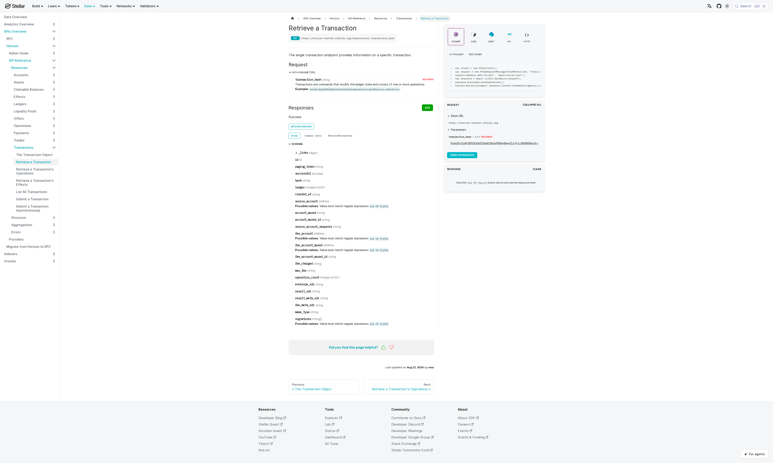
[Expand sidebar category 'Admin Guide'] (54, 53)
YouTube (265, 437)
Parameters (458, 129)
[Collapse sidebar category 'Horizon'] (54, 46)
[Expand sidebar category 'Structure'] (54, 217)
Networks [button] (124, 6)
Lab (328, 424)
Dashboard (333, 437)
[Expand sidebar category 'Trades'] (54, 140)
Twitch (263, 444)
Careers (464, 424)
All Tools (331, 444)
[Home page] (292, 18)
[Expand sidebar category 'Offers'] (54, 118)
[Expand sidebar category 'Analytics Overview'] (54, 24)
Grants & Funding (471, 437)
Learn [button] (52, 6)
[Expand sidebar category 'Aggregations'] (54, 225)
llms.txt (264, 450)
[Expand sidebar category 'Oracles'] (54, 261)
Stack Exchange (403, 444)
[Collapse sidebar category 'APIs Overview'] (54, 31)
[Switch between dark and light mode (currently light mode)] (727, 6)
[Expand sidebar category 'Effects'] (54, 96)
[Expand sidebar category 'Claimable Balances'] (54, 89)
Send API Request (462, 155)
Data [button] (88, 6)
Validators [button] (147, 6)
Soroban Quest (270, 431)
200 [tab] (427, 107)
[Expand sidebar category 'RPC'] (54, 38)
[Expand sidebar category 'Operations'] (54, 125)
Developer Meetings (406, 431)
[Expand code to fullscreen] (536, 68)
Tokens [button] (70, 6)
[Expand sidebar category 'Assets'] (54, 82)
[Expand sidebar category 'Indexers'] (54, 254)
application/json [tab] (301, 126)
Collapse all (532, 104)
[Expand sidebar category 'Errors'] (54, 232)
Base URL (457, 115)
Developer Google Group (410, 437)
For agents (757, 454)
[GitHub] (719, 6)
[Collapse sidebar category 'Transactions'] (54, 147)
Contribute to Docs (406, 418)
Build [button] (36, 6)
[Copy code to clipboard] (529, 68)
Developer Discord (405, 424)
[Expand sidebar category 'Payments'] (54, 133)
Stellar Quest (268, 424)
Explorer (331, 418)
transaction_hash (460, 136)
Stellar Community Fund (410, 450)
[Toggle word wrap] (521, 68)
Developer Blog (270, 418)
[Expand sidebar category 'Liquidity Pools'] (54, 111)
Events (463, 431)
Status (330, 431)
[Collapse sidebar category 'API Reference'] (54, 60)
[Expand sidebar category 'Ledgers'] (54, 104)
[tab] (294, 136)
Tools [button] (104, 6)
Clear (537, 169)
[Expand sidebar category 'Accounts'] (54, 75)
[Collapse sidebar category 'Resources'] (54, 67)
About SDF (466, 418)
